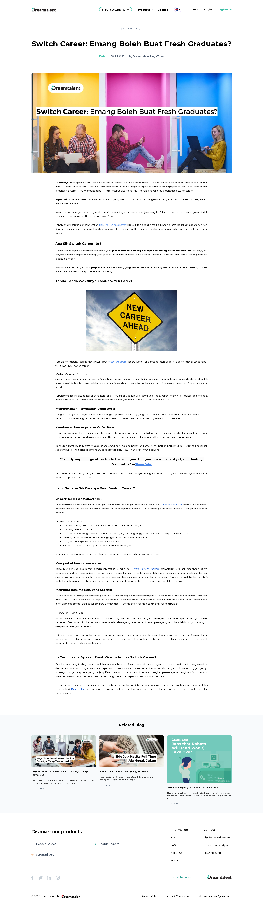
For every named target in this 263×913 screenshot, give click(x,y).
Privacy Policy (149, 896)
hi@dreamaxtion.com (217, 837)
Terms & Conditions (177, 896)
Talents (193, 9)
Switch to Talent (181, 877)
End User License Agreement (214, 896)
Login (208, 9)
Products (144, 9)
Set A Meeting (212, 852)
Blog (174, 837)
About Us (176, 852)
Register (223, 9)
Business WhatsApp (216, 845)
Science (163, 9)
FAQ (173, 845)
